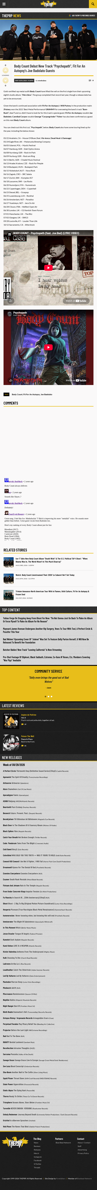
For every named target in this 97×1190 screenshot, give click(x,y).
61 (25, 746)
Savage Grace (8, 1060)
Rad (4, 1036)
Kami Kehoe (8, 945)
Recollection (8, 1048)
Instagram (38, 1157)
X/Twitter (37, 1164)
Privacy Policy (83, 1153)
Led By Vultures (9, 975)
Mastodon (7, 981)
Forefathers (60, 1178)
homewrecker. (9, 915)
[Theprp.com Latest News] (15, 1142)
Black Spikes (8, 831)
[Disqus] (48, 444)
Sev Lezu (6, 1066)
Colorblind (7, 855)
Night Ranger (8, 1006)
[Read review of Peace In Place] (11, 742)
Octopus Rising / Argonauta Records (18, 1018)
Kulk (5, 957)
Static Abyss (8, 1090)
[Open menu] (4, 4)
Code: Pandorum (10, 843)
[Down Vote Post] (6, 80)
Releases (37, 1150)
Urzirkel (6, 1120)
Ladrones (7, 963)
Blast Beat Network (63, 1143)
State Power (8, 1084)
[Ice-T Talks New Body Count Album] (9, 562)
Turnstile (6, 1108)
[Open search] (93, 4)
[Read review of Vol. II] (11, 721)
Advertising (82, 1150)
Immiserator (8, 921)
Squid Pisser (8, 1078)
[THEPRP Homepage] (48, 4)
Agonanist (7, 777)
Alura (5, 789)
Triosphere (7, 1102)
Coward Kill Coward (11, 861)
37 (25, 724)
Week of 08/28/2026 (14, 765)
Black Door (7, 825)
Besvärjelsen (8, 819)
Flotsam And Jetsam (11, 885)
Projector (7, 1030)
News (36, 1143)
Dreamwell (7, 867)
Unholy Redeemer (10, 1114)
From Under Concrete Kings (14, 891)
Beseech (6, 813)
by (41, 80)
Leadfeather (8, 969)
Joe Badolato (46, 394)
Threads (37, 1167)
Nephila (6, 999)
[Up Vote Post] (6, 70)
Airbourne (7, 783)
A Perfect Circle (9, 770)
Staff (79, 1146)
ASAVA (5, 801)
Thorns (6, 1096)
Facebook (37, 1160)
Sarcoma (6, 1054)
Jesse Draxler (9, 933)
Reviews (37, 1146)
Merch (36, 1153)
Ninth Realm (8, 1012)
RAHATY (6, 1042)
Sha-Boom (7, 1072)
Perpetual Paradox (10, 1024)
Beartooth (7, 807)
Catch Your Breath (10, 837)
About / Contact (84, 1143)
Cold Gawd (7, 849)
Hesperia (6, 909)
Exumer (6, 879)
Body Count (17, 394)
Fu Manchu (7, 897)
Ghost (5, 903)
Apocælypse (8, 795)
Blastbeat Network (84, 1178)
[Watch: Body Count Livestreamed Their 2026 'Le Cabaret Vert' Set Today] (9, 579)
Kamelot (6, 939)
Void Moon (7, 1126)
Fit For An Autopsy (31, 394)
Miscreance (8, 993)
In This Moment (9, 927)
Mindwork (7, 987)
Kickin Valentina (9, 951)
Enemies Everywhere (11, 873)
